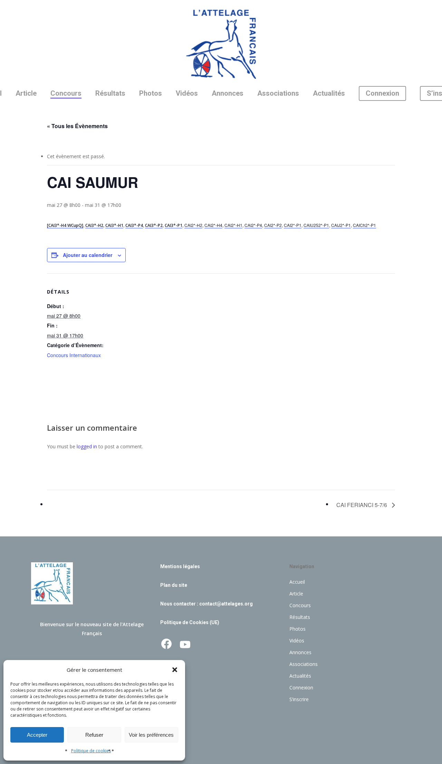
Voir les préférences (151, 735)
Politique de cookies (91, 751)
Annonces (300, 652)
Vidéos (296, 640)
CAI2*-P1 (292, 225)
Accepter (37, 735)
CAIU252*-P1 (316, 225)
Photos (297, 628)
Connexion (301, 687)
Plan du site (173, 585)
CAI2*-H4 (213, 225)
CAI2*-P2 (273, 225)
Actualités (300, 675)
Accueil (297, 582)
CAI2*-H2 (193, 225)
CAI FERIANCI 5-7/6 (362, 505)
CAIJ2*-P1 (341, 225)
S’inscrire (299, 699)
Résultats (299, 617)
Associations (303, 664)
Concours (300, 605)
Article (296, 593)
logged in (87, 446)
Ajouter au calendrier (87, 254)
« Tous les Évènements (77, 126)
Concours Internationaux (74, 355)
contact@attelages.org (226, 604)
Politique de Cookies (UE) (189, 622)
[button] (174, 669)
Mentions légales (180, 566)
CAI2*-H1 (233, 225)
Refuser (94, 735)
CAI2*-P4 (253, 225)
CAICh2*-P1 (364, 225)
